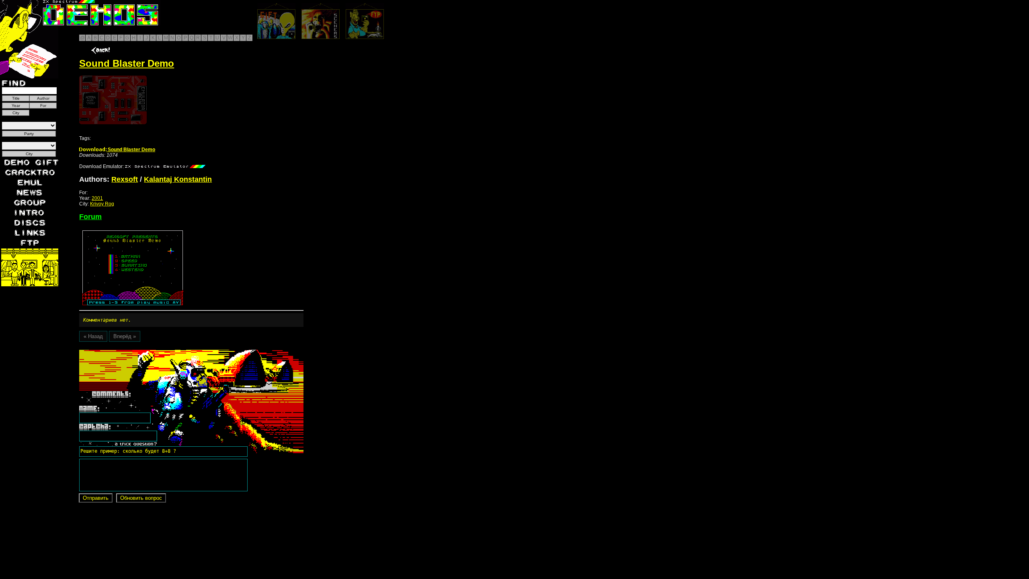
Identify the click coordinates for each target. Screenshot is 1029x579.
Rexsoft (124, 179)
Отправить (96, 498)
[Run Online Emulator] (113, 100)
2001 (97, 198)
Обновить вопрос (141, 498)
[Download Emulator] (165, 166)
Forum (90, 217)
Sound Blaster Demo (131, 149)
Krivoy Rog (102, 204)
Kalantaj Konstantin (178, 179)
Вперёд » (124, 336)
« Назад (93, 336)
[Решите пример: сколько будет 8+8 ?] (127, 352)
